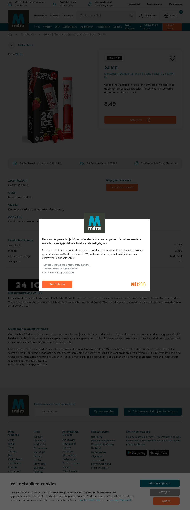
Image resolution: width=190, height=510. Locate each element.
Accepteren (57, 284)
